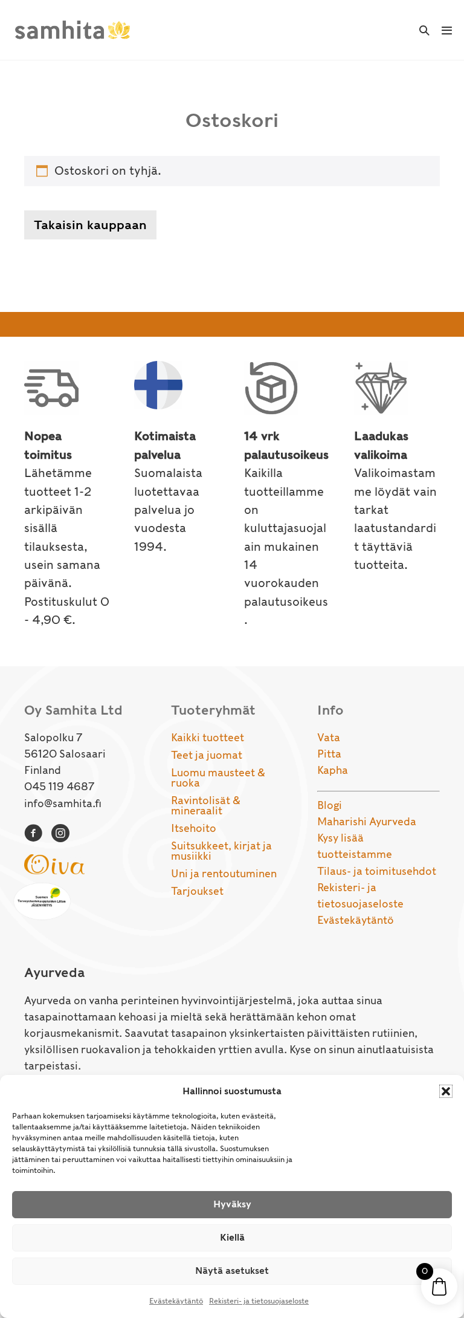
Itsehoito (193, 828)
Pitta (329, 754)
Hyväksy (232, 1204)
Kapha (332, 770)
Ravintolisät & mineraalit (205, 805)
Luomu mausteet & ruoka (218, 778)
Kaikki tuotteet (207, 738)
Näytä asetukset (232, 1270)
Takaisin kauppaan (90, 225)
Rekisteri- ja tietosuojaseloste (259, 1300)
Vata (328, 738)
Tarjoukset (197, 891)
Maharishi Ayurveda (366, 822)
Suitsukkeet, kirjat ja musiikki (221, 851)
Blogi (329, 805)
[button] (446, 1091)
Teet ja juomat (206, 755)
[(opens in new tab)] (54, 863)
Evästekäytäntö (176, 1300)
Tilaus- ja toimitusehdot (376, 871)
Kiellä (232, 1237)
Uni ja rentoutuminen (224, 874)
